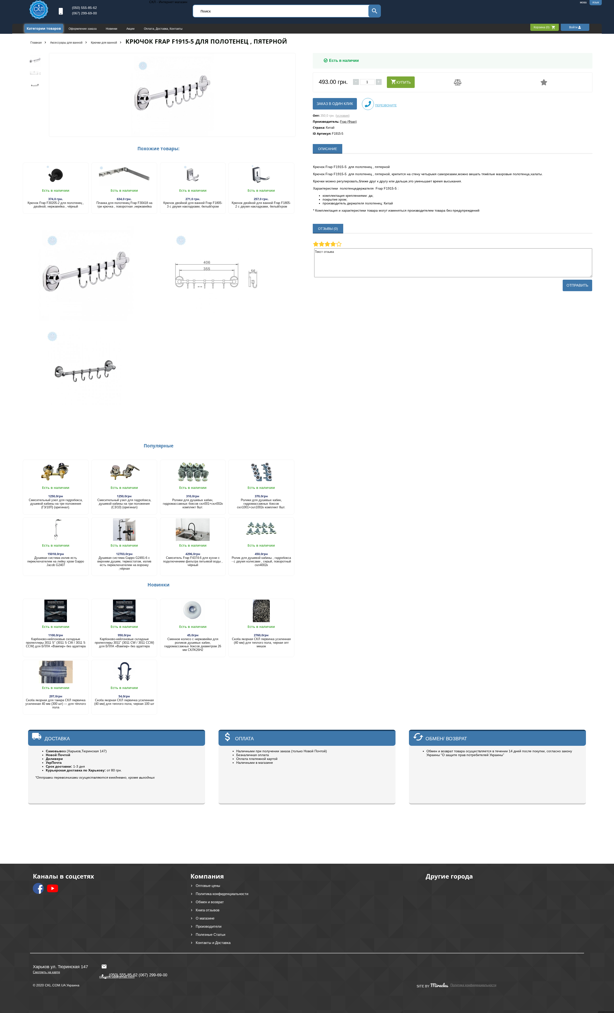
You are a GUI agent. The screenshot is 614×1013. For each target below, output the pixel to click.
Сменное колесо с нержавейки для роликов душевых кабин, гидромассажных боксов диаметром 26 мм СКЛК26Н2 (192, 644)
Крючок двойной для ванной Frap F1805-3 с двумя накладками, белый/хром (192, 204)
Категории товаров (44, 28)
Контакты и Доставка (213, 943)
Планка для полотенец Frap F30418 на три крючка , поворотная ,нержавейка (124, 204)
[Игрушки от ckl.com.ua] (38, 18)
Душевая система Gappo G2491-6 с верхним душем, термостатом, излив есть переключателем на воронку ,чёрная (124, 563)
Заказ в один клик (335, 104)
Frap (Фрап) (348, 121)
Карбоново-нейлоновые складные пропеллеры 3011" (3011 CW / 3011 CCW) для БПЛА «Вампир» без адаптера (124, 642)
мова (583, 2)
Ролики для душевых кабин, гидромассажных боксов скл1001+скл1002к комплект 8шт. (261, 503)
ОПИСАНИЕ (327, 149)
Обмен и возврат (210, 902)
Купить (403, 82)
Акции (130, 28)
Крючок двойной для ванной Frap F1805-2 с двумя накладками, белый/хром (261, 204)
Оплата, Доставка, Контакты (163, 28)
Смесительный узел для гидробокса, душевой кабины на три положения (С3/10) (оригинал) (124, 503)
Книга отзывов (207, 910)
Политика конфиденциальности (222, 894)
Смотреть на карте (46, 972)
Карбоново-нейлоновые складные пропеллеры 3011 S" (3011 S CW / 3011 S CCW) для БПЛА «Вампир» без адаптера (56, 642)
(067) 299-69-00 (84, 13)
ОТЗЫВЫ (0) (328, 229)
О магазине (205, 918)
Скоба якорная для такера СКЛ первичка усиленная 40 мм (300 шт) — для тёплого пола (55, 703)
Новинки (112, 28)
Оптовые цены (208, 886)
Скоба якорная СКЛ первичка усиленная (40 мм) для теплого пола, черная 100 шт (124, 702)
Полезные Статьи (210, 934)
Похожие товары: (158, 148)
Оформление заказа (83, 28)
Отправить (577, 285)
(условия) (342, 115)
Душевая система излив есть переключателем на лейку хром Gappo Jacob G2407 (55, 561)
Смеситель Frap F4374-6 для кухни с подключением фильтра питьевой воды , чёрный (193, 561)
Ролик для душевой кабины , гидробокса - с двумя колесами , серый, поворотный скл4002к (261, 561)
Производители (208, 926)
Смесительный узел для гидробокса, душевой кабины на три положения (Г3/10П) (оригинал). (56, 503)
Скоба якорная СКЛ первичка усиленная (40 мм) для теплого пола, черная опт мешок (261, 642)
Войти (573, 27)
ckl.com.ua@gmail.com (116, 964)
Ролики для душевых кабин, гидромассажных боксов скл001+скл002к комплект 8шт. (193, 503)
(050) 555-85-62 (84, 8)
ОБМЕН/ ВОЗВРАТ (446, 738)
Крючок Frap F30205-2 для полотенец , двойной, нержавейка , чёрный (56, 204)
